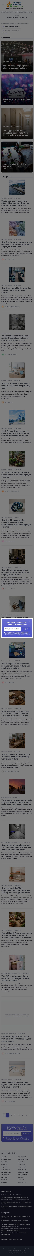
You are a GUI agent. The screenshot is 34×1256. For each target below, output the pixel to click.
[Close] (30, 621)
